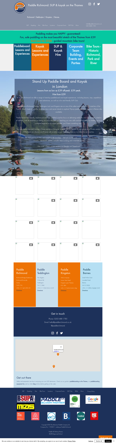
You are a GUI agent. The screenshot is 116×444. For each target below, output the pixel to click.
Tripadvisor (76, 146)
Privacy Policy (91, 391)
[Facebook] (94, 4)
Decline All (99, 441)
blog (34, 384)
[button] (52, 25)
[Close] (114, 441)
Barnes (56, 17)
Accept (108, 441)
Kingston (49, 17)
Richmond (30, 17)
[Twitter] (98, 4)
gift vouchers (56, 137)
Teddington (40, 17)
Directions (19, 290)
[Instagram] (89, 4)
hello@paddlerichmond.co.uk (94, 24)
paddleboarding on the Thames (78, 381)
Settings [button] (90, 441)
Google (66, 146)
